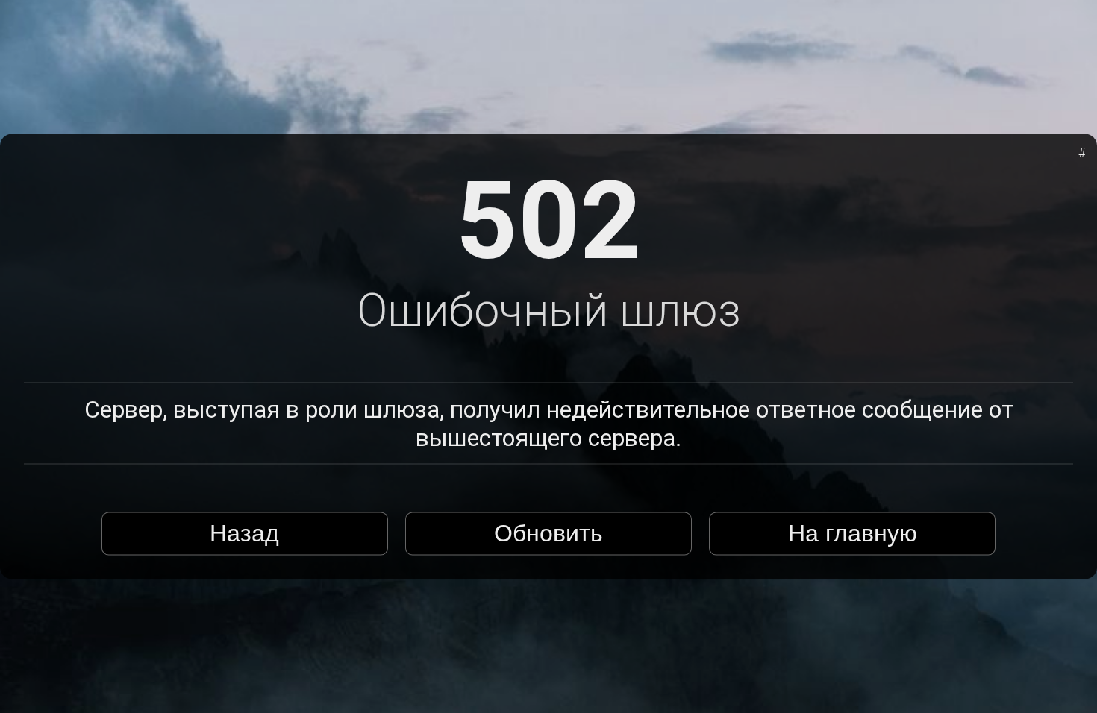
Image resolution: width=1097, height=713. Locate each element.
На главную (852, 533)
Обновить (548, 533)
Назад (244, 533)
